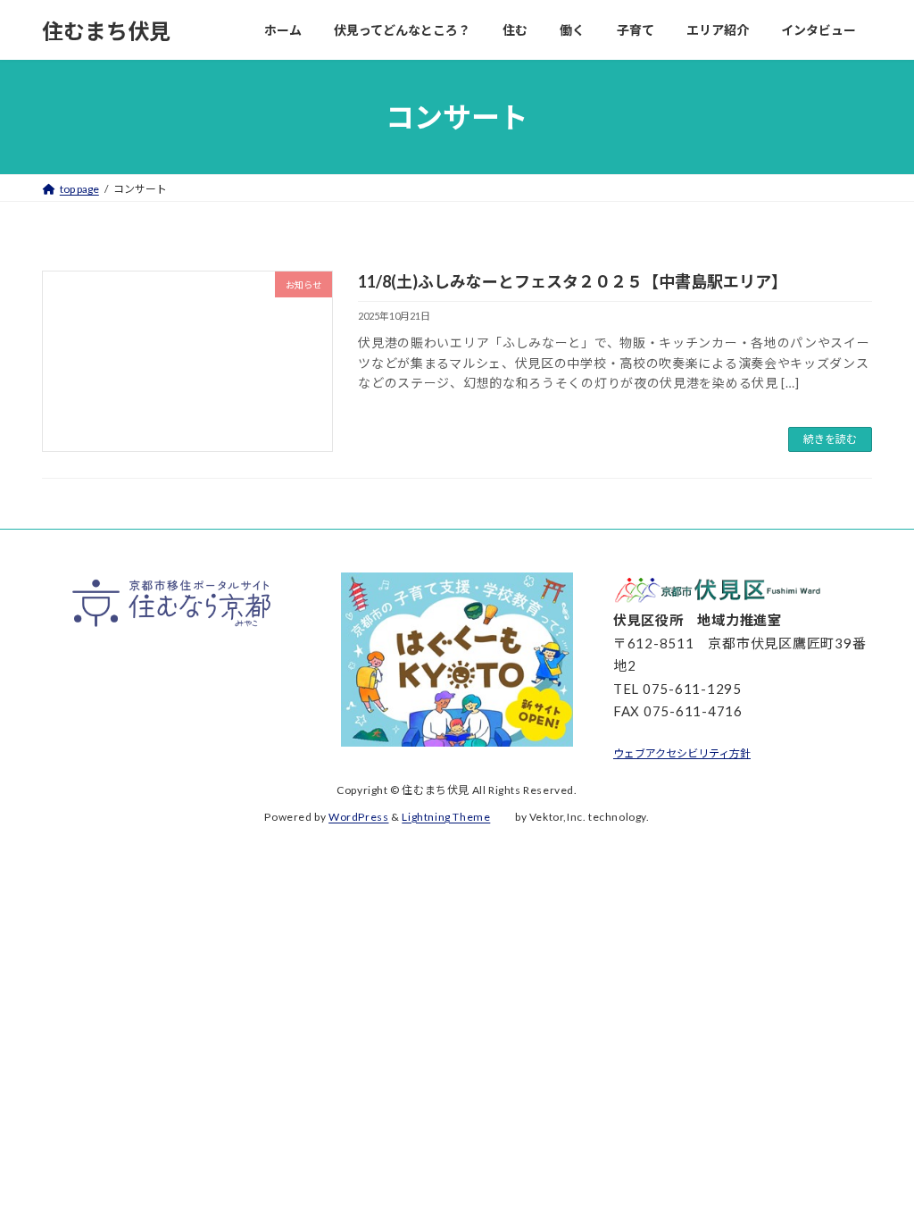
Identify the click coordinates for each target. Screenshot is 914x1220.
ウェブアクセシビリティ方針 (682, 753)
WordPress (358, 816)
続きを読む (830, 439)
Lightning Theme (446, 816)
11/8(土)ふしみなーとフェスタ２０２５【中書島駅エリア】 (572, 281)
